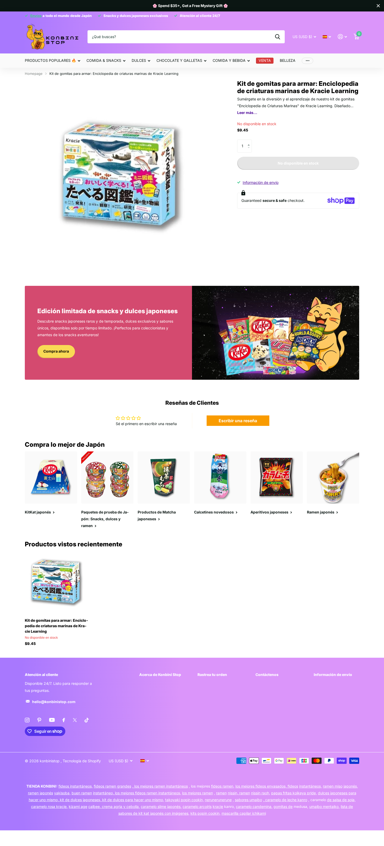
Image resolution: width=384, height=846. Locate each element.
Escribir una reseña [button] (238, 420)
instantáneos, (310, 786)
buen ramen (82, 793)
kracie (218, 806)
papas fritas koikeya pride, (294, 793)
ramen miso (332, 786)
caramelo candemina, (254, 806)
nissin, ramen (239, 793)
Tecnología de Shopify (82, 761)
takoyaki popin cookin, (184, 799)
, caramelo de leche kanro (285, 799)
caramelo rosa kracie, (49, 806)
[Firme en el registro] (342, 37)
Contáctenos (266, 674)
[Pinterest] (39, 720)
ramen (221, 793)
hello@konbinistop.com (53, 701)
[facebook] (63, 720)
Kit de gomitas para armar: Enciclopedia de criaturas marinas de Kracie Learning (56, 625)
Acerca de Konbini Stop (160, 674)
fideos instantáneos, (76, 786)
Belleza (287, 60)
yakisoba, (62, 793)
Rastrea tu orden (212, 674)
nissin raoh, (260, 793)
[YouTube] (52, 720)
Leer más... (247, 112)
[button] (249, 141)
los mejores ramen (197, 793)
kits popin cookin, (205, 813)
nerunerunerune (218, 799)
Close (378, 5)
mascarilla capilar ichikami (244, 813)
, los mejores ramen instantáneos (160, 786)
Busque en (277, 36)
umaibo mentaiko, (324, 806)
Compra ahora (56, 351)
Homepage (34, 73)
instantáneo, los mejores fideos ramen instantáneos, (137, 793)
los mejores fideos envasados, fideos (266, 786)
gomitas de (283, 806)
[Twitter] (75, 720)
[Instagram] (27, 720)
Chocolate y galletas (179, 60)
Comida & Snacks (103, 60)
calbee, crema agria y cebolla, (114, 806)
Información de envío (260, 182)
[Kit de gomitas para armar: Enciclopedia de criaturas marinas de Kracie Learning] (56, 582)
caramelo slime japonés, (161, 806)
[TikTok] (87, 720)
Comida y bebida (229, 60)
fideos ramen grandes (112, 786)
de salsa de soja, (341, 799)
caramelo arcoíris (197, 806)
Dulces (139, 60)
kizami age (78, 806)
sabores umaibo (248, 799)
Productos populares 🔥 (50, 60)
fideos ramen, (222, 786)
